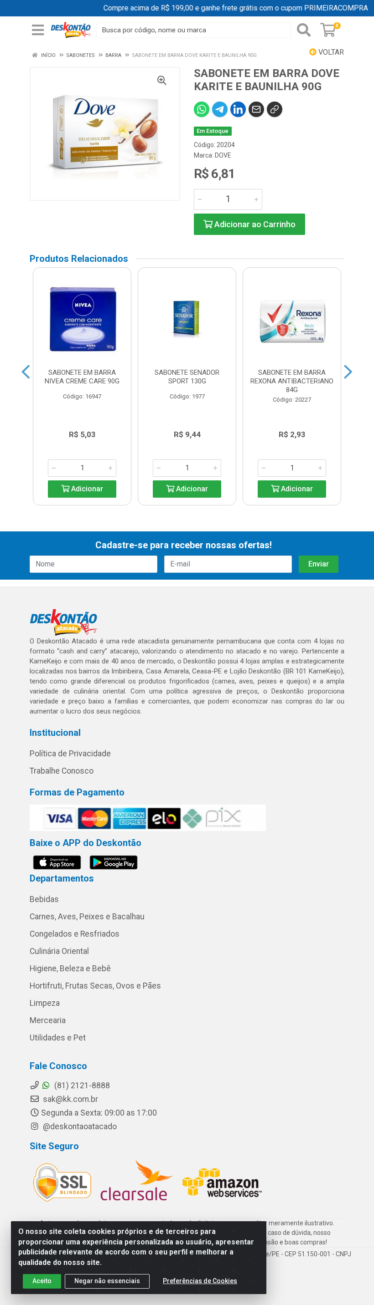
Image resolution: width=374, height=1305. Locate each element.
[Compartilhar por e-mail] (256, 109)
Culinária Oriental (59, 951)
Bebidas (44, 899)
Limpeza (45, 1003)
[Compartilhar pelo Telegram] (220, 109)
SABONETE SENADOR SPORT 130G (187, 376)
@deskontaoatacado (79, 1126)
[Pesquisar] (304, 30)
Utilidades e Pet (58, 1037)
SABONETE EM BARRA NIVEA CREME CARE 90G (82, 376)
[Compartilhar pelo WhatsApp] (201, 109)
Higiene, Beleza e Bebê (70, 968)
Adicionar (86, 488)
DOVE (223, 155)
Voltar (330, 52)
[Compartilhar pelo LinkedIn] (238, 109)
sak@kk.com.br (69, 1099)
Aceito (42, 1281)
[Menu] (38, 30)
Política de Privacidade (70, 753)
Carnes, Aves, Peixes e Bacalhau (87, 916)
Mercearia (48, 1020)
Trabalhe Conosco (62, 770)
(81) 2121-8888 (81, 1085)
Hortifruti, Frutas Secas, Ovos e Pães (95, 985)
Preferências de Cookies (200, 1281)
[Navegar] (26, 372)
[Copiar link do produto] (274, 109)
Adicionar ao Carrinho (254, 224)
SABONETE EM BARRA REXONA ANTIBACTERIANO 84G (291, 381)
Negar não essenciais (107, 1281)
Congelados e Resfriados (74, 933)
